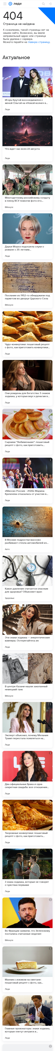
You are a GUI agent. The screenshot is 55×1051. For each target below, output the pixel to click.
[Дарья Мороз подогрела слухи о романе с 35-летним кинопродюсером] (27, 236)
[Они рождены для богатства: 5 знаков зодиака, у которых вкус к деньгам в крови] (27, 383)
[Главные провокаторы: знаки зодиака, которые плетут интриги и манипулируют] (27, 1018)
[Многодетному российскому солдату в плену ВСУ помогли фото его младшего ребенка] (27, 187)
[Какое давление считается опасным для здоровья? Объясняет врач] (27, 578)
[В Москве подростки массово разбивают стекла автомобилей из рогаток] (27, 529)
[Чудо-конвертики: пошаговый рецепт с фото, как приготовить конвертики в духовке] (27, 334)
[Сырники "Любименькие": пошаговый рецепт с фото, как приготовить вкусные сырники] (27, 432)
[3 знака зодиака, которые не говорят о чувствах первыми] (27, 871)
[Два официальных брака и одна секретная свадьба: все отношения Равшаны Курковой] (27, 774)
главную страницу (39, 42)
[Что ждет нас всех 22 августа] (27, 138)
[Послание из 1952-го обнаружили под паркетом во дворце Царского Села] (27, 285)
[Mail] (10, 3)
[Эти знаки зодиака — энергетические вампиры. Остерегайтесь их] (27, 627)
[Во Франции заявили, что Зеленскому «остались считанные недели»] (27, 920)
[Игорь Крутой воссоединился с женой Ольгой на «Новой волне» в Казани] (27, 90)
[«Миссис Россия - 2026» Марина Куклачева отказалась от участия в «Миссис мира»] (27, 481)
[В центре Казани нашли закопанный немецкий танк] (27, 676)
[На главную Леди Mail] (16, 3)
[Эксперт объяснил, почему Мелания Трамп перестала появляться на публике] (27, 725)
